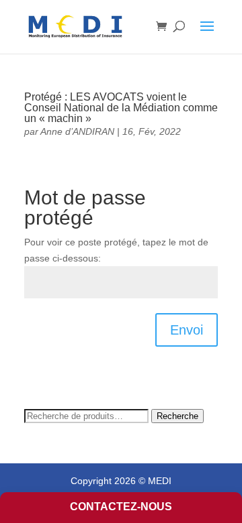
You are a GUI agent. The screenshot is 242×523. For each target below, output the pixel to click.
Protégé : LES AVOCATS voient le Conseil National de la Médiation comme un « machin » (121, 107)
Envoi (186, 330)
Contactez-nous (121, 506)
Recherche (177, 416)
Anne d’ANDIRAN (77, 131)
